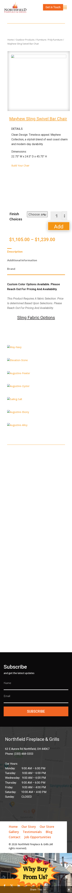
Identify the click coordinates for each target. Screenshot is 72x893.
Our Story (28, 827)
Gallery (14, 832)
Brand (11, 268)
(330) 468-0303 (17, 542)
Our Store (47, 827)
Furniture (41, 39)
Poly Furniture (55, 39)
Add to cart (58, 227)
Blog (49, 832)
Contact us (46, 538)
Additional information (22, 260)
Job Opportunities (37, 837)
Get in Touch (53, 7)
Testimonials (32, 832)
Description (15, 251)
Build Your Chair (20, 165)
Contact (14, 837)
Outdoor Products (25, 39)
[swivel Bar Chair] (38, 57)
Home (11, 39)
